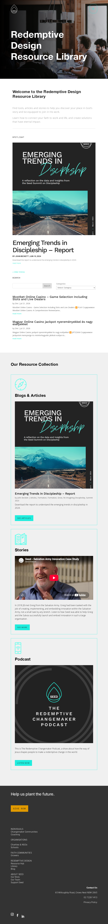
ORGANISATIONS (19, 840)
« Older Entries (19, 272)
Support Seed (17, 882)
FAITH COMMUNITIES (21, 853)
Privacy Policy (90, 902)
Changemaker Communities (24, 832)
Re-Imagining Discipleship (74, 497)
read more (17, 263)
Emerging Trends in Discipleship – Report (43, 246)
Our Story (15, 877)
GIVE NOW (19, 808)
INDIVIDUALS (17, 829)
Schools (14, 847)
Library (14, 866)
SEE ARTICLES (24, 518)
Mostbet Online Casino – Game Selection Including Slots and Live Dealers (50, 298)
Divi (16, 303)
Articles (33, 497)
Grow (60, 497)
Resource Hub (17, 863)
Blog (13, 869)
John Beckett (22, 256)
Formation (42, 497)
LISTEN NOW (23, 763)
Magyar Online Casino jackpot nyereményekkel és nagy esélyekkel (52, 323)
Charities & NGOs (19, 844)
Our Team (15, 879)
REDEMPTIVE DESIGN (21, 861)
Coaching (15, 834)
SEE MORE (22, 627)
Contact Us (92, 887)
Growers (15, 855)
